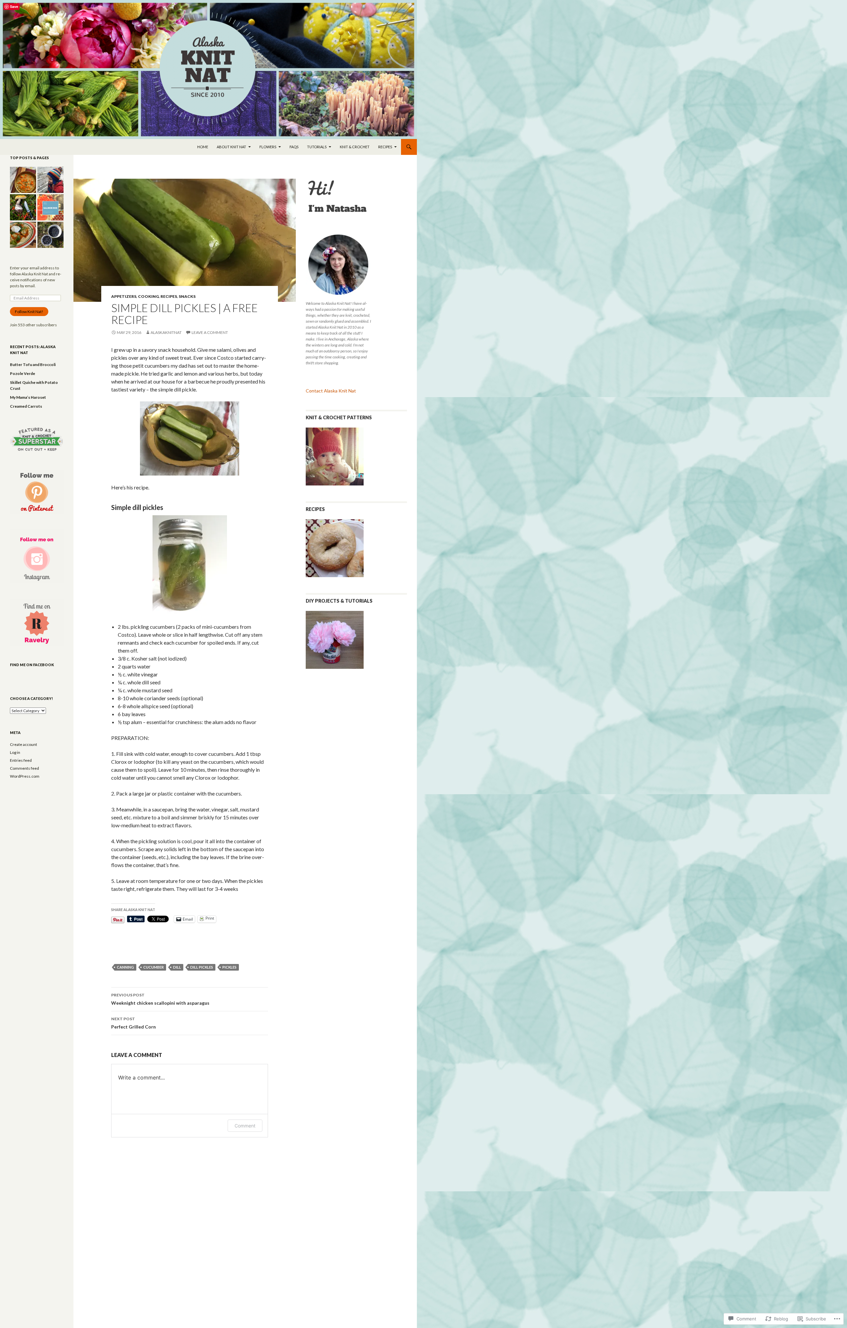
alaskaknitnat (166, 332)
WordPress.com (24, 776)
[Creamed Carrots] (23, 180)
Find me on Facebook (32, 665)
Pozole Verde (22, 373)
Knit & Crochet (355, 147)
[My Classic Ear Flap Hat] (50, 180)
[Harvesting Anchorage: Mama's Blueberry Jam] (50, 235)
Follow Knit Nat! (29, 311)
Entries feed (21, 760)
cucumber (153, 967)
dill (177, 967)
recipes (168, 296)
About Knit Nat (231, 147)
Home (202, 147)
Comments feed (24, 768)
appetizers (123, 296)
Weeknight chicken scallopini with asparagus (160, 999)
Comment (245, 1125)
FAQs (294, 147)
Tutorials (317, 147)
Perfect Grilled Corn (133, 1023)
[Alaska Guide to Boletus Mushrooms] (23, 207)
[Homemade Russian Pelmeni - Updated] (23, 235)
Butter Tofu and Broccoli (33, 364)
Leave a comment (210, 332)
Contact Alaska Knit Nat (331, 390)
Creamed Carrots (26, 406)
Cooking (148, 296)
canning (125, 967)
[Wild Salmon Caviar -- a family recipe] (50, 207)
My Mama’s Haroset (28, 397)
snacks (187, 296)
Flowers (267, 147)
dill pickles (201, 967)
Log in (15, 752)
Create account (23, 744)
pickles (229, 967)
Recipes (385, 147)
